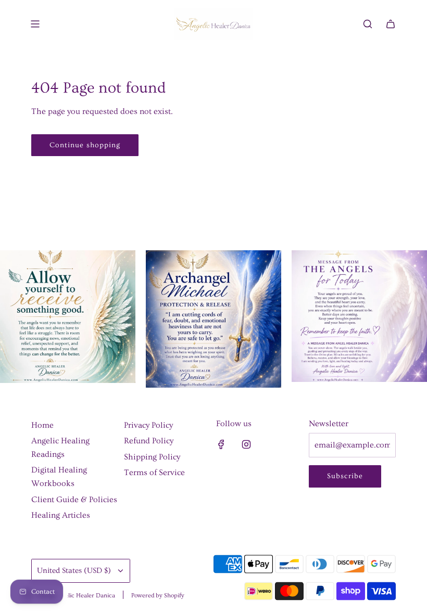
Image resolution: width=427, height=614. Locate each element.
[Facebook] (221, 444)
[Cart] (390, 23)
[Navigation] (34, 23)
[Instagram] (246, 444)
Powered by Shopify (157, 595)
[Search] (367, 23)
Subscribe (345, 476)
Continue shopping (84, 145)
